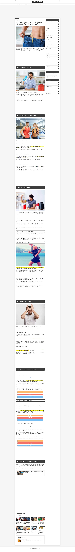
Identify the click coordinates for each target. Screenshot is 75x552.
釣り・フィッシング (48, 21)
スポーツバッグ (48, 66)
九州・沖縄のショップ (49, 93)
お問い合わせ (43, 548)
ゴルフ (47, 30)
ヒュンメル (48, 76)
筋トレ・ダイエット (19, 513)
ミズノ (54, 76)
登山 (46, 64)
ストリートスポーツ (48, 55)
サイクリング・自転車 (49, 37)
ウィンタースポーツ (48, 26)
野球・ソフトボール (48, 39)
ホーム (31, 548)
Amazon (29, 415)
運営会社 (34, 548)
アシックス (48, 73)
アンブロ (55, 73)
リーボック (48, 77)
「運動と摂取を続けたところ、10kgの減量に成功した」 (30, 411)
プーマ (51, 76)
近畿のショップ (48, 84)
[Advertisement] (37, 10)
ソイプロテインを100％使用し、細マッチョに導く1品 (34, 380)
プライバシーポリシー (38, 548)
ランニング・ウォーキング (49, 35)
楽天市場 (29, 394)
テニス (47, 46)
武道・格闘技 (48, 28)
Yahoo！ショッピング (30, 396)
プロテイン (24, 513)
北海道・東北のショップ (49, 86)
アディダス (51, 73)
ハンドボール (48, 57)
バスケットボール (48, 48)
